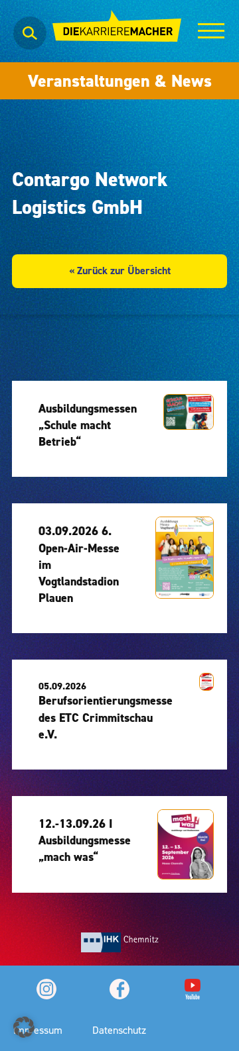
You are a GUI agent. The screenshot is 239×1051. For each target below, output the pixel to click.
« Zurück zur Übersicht (120, 270)
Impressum (37, 1029)
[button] (24, 1027)
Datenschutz (119, 1029)
